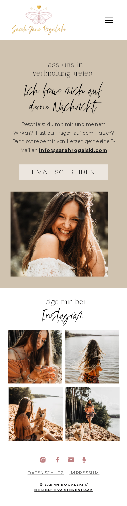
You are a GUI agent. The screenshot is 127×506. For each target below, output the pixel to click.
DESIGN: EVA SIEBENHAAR (63, 490)
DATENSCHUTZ (46, 472)
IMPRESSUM (84, 472)
